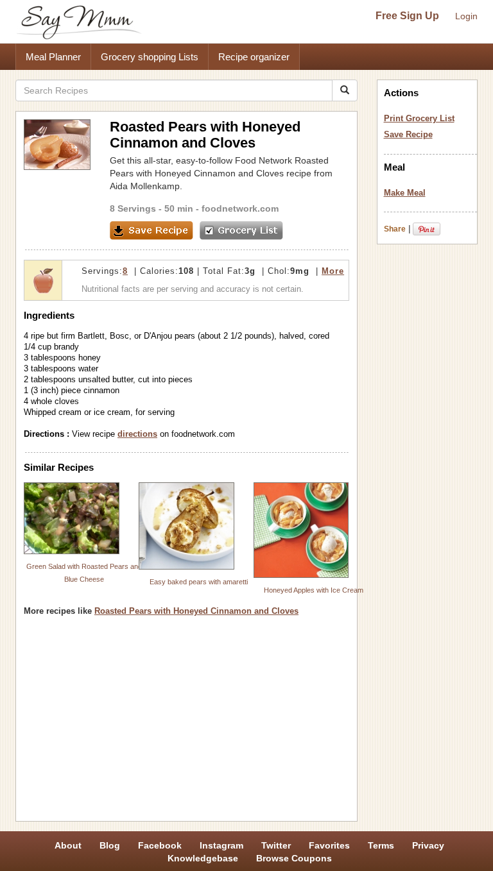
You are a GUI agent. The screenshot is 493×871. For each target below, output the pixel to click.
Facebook (160, 845)
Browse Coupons (294, 858)
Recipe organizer (254, 56)
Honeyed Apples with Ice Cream (313, 590)
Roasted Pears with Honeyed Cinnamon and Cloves (196, 611)
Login (466, 16)
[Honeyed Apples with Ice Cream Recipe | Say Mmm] (301, 530)
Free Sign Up (407, 15)
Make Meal (405, 193)
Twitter (276, 845)
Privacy (428, 845)
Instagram (221, 845)
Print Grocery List (419, 118)
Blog (109, 845)
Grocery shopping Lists (149, 56)
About (68, 845)
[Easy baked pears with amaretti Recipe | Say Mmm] (186, 525)
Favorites (329, 845)
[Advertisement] (186, 723)
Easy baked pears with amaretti (199, 582)
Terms (381, 845)
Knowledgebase (203, 858)
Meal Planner (53, 56)
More (333, 271)
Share (395, 228)
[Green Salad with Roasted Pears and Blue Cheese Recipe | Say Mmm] (71, 518)
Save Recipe (408, 134)
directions (137, 434)
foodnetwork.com (240, 208)
